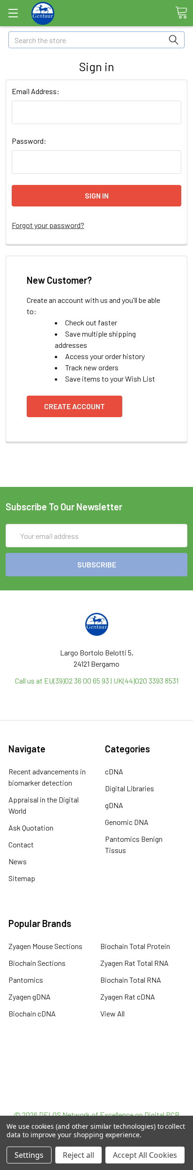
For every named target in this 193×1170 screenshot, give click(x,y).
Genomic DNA (126, 821)
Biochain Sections (37, 962)
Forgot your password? (48, 225)
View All (112, 1013)
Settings (29, 1155)
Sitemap (21, 878)
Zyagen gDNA (29, 996)
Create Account (74, 406)
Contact (21, 844)
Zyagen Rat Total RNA (134, 962)
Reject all (78, 1155)
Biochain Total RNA (130, 979)
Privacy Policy (96, 1097)
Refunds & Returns (96, 1086)
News (17, 861)
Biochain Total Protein (135, 946)
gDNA (114, 805)
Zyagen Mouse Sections (45, 946)
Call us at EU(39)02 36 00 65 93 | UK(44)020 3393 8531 (96, 680)
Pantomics (25, 979)
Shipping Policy (97, 1075)
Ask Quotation (30, 827)
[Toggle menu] (13, 13)
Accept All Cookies (145, 1155)
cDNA (114, 771)
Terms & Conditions (96, 1064)
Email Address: (35, 91)
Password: (29, 140)
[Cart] (181, 13)
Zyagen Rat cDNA (127, 996)
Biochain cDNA (32, 1013)
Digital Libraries (129, 788)
